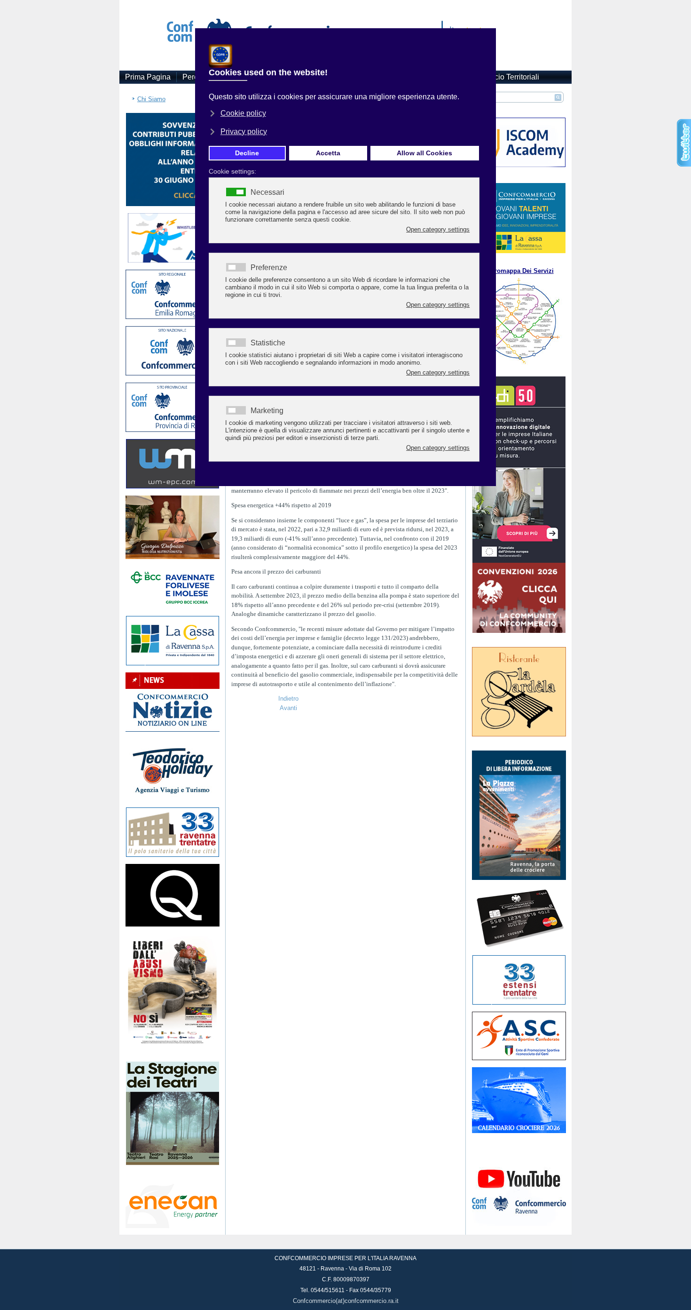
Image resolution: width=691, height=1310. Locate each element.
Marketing (267, 411)
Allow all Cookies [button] (424, 153)
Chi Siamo (151, 99)
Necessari (267, 192)
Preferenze (269, 268)
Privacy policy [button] (243, 132)
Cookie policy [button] (243, 113)
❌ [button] (487, 37)
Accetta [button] (328, 153)
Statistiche (268, 343)
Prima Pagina (148, 77)
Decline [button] (247, 153)
